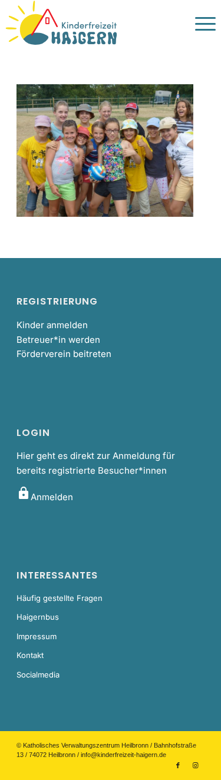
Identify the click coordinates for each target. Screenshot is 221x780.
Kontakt (30, 655)
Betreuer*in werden (58, 339)
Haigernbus (38, 617)
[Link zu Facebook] (178, 765)
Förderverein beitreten (64, 353)
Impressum (37, 636)
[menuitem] (199, 23)
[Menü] (199, 23)
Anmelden (45, 497)
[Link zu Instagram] (195, 765)
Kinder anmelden (52, 324)
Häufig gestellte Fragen (60, 598)
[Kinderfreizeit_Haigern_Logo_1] (89, 23)
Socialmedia (38, 674)
